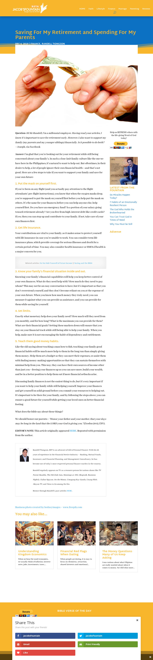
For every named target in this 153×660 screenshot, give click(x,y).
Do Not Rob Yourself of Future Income (56, 263)
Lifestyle (101, 9)
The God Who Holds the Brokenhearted (122, 211)
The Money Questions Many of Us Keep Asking (117, 554)
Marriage (122, 9)
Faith (91, 9)
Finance (111, 9)
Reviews (146, 9)
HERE (73, 430)
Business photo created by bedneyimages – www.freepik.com (48, 507)
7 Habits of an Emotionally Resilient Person (123, 203)
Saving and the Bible (83, 263)
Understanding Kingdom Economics (32, 553)
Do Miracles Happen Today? (120, 196)
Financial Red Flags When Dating (73, 553)
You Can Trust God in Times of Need (121, 218)
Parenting (134, 9)
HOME (82, 9)
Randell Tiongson (53, 44)
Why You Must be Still (121, 224)
